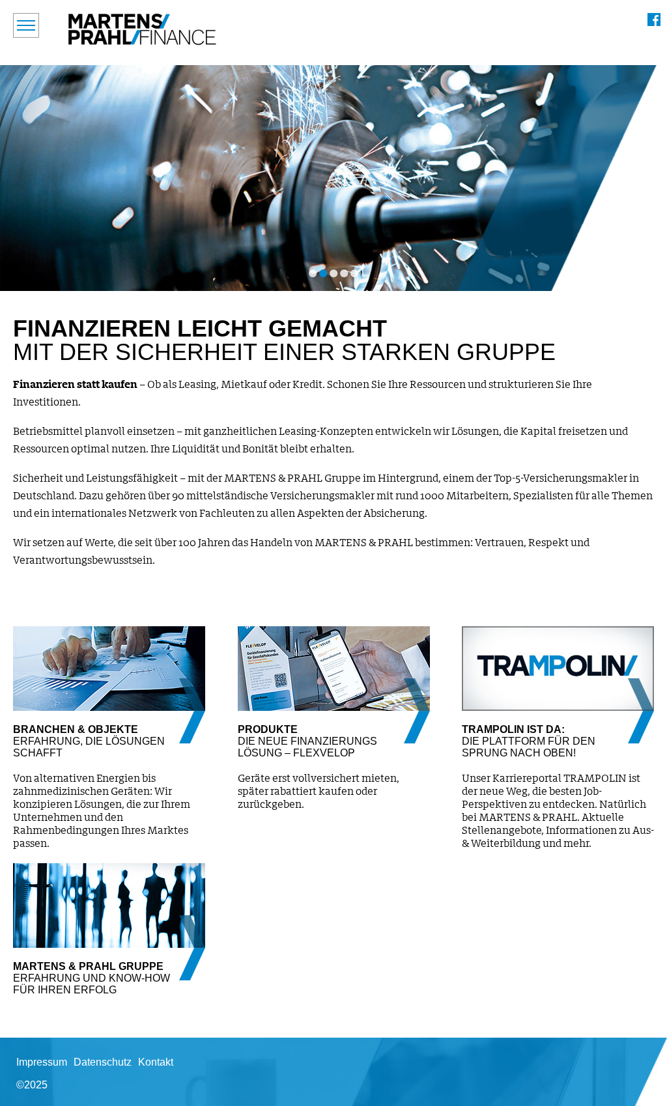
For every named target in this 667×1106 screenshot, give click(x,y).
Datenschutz (103, 1062)
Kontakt (155, 1062)
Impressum (41, 1062)
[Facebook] (653, 19)
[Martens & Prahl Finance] (142, 29)
